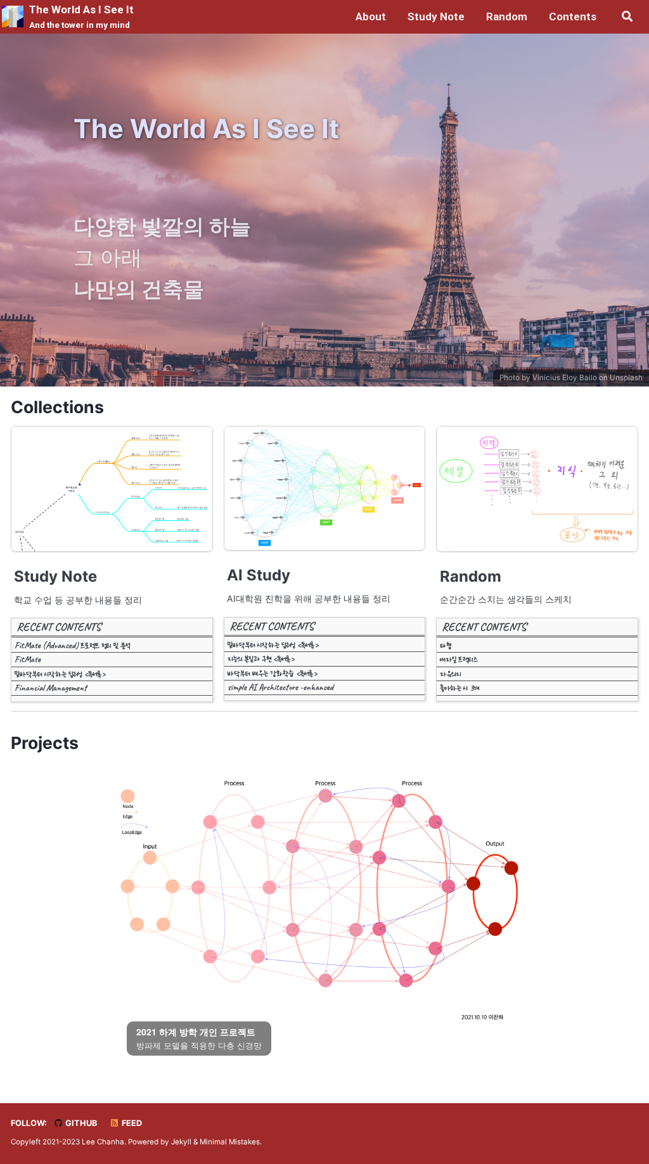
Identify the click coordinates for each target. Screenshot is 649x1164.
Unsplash (626, 377)
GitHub (80, 1123)
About (371, 16)
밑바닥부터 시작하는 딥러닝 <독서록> (60, 673)
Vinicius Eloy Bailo (564, 377)
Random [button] (506, 16)
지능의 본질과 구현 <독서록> (261, 658)
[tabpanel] (324, 902)
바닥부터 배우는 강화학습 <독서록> (272, 673)
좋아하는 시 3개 (459, 687)
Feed (131, 1123)
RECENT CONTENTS (58, 627)
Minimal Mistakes (230, 1141)
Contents (572, 16)
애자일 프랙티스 (459, 659)
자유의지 (450, 673)
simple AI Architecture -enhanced (280, 687)
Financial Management (51, 687)
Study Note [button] (436, 16)
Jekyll (181, 1141)
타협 (445, 645)
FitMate (28, 659)
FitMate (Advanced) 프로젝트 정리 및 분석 (72, 645)
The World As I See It (81, 16)
